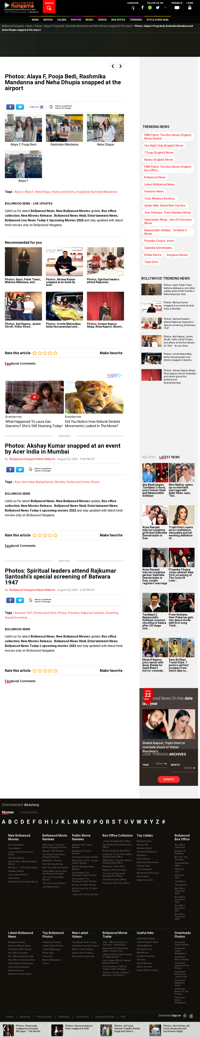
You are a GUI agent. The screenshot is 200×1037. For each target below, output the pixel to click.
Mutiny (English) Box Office (116, 851)
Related (148, 457)
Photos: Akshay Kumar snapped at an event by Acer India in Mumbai (179, 305)
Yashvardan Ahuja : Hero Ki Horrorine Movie (168, 221)
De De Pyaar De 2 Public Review (84, 889)
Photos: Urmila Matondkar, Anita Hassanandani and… (63, 325)
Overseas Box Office (181, 864)
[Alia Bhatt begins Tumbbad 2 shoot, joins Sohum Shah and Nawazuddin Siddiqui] (155, 472)
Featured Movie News (19, 946)
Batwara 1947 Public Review (82, 846)
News (29, 26)
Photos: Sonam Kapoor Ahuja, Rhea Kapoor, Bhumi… (105, 325)
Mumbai (60, 482)
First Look (47, 956)
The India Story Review (54, 883)
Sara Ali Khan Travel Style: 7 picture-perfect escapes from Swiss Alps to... (178, 665)
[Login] (190, 8)
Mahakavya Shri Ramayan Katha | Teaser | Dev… (115, 949)
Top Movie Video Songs (84, 942)
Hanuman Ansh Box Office (116, 883)
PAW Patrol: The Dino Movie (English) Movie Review (167, 136)
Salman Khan (143, 866)
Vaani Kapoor (143, 859)
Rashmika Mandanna (104, 191)
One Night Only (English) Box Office (117, 846)
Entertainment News (103, 215)
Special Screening (16, 617)
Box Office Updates (18, 953)
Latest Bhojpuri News (147, 942)
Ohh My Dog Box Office (114, 879)
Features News (154, 191)
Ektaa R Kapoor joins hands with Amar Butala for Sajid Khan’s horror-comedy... (153, 665)
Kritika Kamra (152, 255)
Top (145, 835)
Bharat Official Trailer (147, 970)
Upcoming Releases (18, 967)
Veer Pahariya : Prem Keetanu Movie (167, 212)
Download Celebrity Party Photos (182, 965)
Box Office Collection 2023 (180, 891)
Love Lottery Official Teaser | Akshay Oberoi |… (117, 961)
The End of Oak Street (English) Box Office (114, 874)
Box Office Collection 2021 (180, 908)
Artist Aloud (142, 952)
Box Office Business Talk (20, 956)
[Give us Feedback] (177, 8)
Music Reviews (144, 966)
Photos (95, 482)
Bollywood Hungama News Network (32, 459)
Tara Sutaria (143, 876)
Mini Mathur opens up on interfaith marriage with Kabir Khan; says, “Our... (181, 490)
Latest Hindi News (146, 938)
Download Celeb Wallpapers (180, 951)
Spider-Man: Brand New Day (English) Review (54, 872)
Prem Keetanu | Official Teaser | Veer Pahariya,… (115, 967)
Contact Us (82, 1016)
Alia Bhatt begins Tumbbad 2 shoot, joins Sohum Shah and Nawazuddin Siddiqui (154, 490)
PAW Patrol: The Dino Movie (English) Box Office (167, 168)
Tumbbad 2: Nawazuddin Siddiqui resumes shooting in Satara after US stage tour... (154, 621)
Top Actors (180, 881)
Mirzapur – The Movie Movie (23, 867)
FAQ (123, 1016)
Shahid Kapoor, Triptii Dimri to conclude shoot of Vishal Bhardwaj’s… (163, 747)
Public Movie (81, 837)
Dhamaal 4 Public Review (85, 857)
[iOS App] (191, 1015)
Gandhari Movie (16, 858)
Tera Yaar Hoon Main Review (53, 878)
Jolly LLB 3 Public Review (85, 894)
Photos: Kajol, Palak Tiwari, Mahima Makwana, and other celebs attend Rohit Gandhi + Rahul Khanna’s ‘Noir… (179, 290)
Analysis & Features (180, 852)
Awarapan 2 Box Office (114, 866)
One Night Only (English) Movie (163, 145)
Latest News (169, 457)
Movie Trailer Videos (82, 949)
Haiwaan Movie (16, 871)
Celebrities (29, 812)
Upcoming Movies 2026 (66, 220)
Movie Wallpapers (51, 960)
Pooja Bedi (82, 191)
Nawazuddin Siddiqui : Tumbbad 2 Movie (165, 231)
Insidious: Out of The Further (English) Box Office (117, 855)
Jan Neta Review (50, 887)
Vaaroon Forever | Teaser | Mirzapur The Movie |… (116, 973)
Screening (112, 612)
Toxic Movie (14, 848)
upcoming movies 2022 (59, 510)
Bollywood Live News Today (25, 220)
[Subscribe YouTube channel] (165, 8)
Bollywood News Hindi (70, 215)
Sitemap (141, 959)
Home (9, 1016)
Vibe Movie (14, 878)
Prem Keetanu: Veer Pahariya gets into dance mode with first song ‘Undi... (181, 620)
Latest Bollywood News (159, 184)
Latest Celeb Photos (52, 946)
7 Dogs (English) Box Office (116, 841)
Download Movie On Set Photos (181, 991)
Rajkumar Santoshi (92, 612)
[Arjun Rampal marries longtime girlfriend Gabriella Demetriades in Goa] (155, 515)
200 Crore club (179, 876)
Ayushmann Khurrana (148, 873)
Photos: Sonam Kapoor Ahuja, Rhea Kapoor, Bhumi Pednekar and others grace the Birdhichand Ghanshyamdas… (180, 376)
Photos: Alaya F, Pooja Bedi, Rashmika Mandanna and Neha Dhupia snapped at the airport (83, 26)
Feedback (64, 1016)
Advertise (25, 1016)
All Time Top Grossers (181, 858)
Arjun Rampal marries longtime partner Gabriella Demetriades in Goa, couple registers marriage (154, 576)
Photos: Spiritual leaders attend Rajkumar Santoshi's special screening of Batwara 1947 (179, 324)
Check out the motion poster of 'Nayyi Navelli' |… (117, 955)
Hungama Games (146, 956)
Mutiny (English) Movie (158, 159)
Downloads (183, 934)
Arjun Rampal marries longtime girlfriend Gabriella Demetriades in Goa (154, 533)
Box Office (118, 835)
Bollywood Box (182, 837)
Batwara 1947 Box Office (115, 870)
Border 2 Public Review (84, 885)
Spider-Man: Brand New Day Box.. (165, 205)
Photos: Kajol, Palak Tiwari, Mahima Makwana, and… (23, 281)
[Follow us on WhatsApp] (150, 8)
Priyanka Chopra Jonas (159, 241)
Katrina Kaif (142, 844)
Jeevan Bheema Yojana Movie (20, 853)
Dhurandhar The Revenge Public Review (84, 874)
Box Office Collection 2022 (180, 899)
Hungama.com (144, 949)
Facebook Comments (20, 363)
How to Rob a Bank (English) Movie (22, 862)
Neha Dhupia (43, 191)
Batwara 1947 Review (52, 851)
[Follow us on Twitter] (158, 7)
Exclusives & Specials (83, 956)
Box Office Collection (180, 846)
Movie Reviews (15, 970)
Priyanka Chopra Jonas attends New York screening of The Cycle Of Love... (181, 575)
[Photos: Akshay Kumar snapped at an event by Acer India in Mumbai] (64, 261)
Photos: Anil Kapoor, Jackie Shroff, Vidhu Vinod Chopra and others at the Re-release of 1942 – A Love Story (179, 341)
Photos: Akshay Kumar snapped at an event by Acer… (60, 282)
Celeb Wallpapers (51, 949)
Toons (45, 963)
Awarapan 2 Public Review (81, 852)
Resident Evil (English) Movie (23, 881)
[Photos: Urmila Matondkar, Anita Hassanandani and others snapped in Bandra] (64, 306)
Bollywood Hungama (13, 26)
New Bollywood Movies (73, 211)
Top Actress (181, 885)
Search (168, 779)
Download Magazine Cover (180, 983)
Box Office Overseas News (21, 960)
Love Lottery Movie (17, 874)
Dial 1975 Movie (16, 845)
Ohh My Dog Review (52, 864)
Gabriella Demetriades (158, 248)
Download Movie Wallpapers (180, 1000)
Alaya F (29, 191)
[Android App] (185, 1015)
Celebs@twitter (144, 945)
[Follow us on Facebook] (142, 7)
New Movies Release (37, 215)
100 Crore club (179, 870)
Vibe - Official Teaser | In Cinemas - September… (115, 943)
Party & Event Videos (82, 953)
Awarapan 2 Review (52, 860)
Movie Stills (48, 953)
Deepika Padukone (147, 851)
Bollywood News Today (22, 510)
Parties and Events (63, 191)
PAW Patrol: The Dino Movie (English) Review (54, 846)
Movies (8, 812)
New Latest (80, 934)
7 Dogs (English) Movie (158, 152)
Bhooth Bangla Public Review (83, 867)
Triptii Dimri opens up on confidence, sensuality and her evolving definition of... (181, 533)
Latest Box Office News (19, 949)
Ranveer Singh (144, 848)
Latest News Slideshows (20, 963)
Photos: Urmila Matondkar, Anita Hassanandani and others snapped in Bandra (178, 357)
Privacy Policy (44, 1016)
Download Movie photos (182, 958)
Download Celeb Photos (182, 943)
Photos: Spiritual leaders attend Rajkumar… (103, 281)
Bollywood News (43, 211)
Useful (145, 933)
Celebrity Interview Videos (85, 946)
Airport (19, 191)
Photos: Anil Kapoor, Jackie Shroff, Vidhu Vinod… (23, 325)
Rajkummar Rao (145, 880)
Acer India (28, 482)
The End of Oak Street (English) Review (53, 855)
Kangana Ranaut (177, 255)
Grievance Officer (104, 1016)
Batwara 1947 (23, 612)
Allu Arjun (142, 855)
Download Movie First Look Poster (181, 974)
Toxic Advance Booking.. (159, 198)
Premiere (73, 612)
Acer (18, 482)
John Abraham (144, 869)
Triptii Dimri (151, 262)
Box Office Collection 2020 (180, 917)
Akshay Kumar (45, 482)
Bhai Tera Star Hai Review (55, 867)
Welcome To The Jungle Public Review (85, 861)
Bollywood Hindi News (19, 974)
